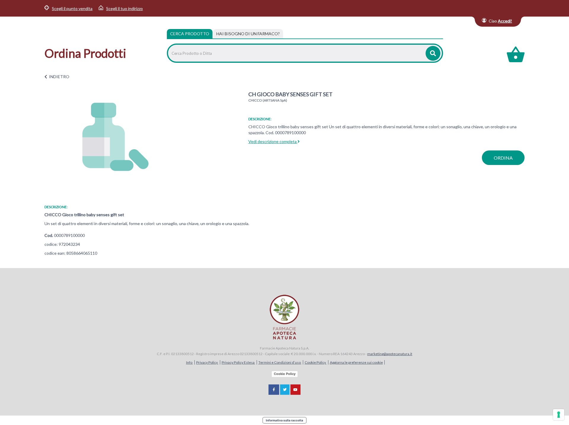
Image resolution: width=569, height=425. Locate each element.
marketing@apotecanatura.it (389, 354)
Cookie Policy (316, 362)
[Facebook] (273, 389)
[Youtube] (295, 389)
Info (189, 362)
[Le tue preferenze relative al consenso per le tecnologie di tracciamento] (558, 414)
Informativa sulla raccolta (284, 420)
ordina (503, 158)
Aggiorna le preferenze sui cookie (356, 362)
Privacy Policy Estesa (238, 362)
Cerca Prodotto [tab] (189, 33)
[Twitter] (285, 389)
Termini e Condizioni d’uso (279, 362)
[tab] (248, 34)
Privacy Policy (207, 362)
